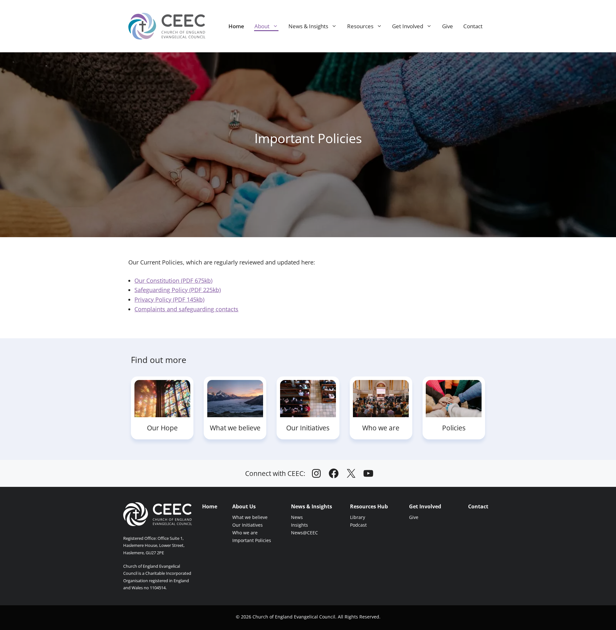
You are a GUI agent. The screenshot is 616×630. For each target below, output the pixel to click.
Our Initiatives (247, 525)
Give (447, 26)
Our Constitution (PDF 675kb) (173, 280)
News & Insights (308, 26)
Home (236, 26)
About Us (244, 506)
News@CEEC (304, 533)
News (297, 517)
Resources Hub (369, 506)
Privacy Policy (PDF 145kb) (169, 299)
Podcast (358, 525)
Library (357, 517)
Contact (473, 26)
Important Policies (251, 540)
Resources (360, 26)
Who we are (245, 533)
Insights (299, 525)
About (262, 26)
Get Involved (407, 26)
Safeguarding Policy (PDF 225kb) (177, 290)
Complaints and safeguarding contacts (186, 309)
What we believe (250, 517)
